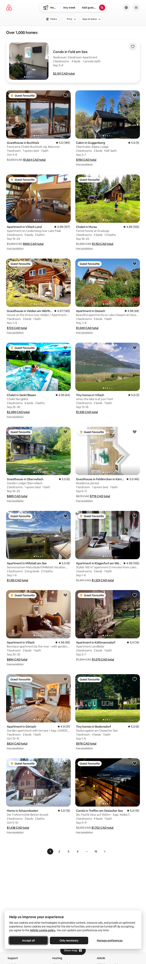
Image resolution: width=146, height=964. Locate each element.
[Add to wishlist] (133, 46)
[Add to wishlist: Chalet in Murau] (135, 179)
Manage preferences (110, 940)
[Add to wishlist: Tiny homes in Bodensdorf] (135, 679)
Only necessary (69, 940)
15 (95, 851)
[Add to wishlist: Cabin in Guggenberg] (135, 95)
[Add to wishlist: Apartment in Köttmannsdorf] (135, 595)
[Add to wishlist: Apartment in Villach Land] (65, 179)
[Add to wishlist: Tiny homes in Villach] (135, 348)
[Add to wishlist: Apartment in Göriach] (65, 679)
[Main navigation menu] (136, 7)
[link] (41, 851)
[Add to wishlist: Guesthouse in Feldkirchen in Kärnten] (135, 432)
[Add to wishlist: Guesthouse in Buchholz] (65, 95)
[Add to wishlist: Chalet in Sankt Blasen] (65, 348)
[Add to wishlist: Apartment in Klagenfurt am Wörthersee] (135, 516)
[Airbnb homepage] (9, 7)
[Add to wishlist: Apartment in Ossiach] (135, 263)
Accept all (28, 940)
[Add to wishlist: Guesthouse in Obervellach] (65, 432)
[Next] (104, 851)
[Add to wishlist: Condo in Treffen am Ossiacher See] (135, 763)
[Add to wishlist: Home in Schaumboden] (65, 763)
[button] (64, 73)
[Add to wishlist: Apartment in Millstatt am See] (65, 516)
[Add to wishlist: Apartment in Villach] (65, 595)
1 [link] (50, 851)
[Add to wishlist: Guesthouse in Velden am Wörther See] (65, 263)
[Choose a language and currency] (126, 7)
